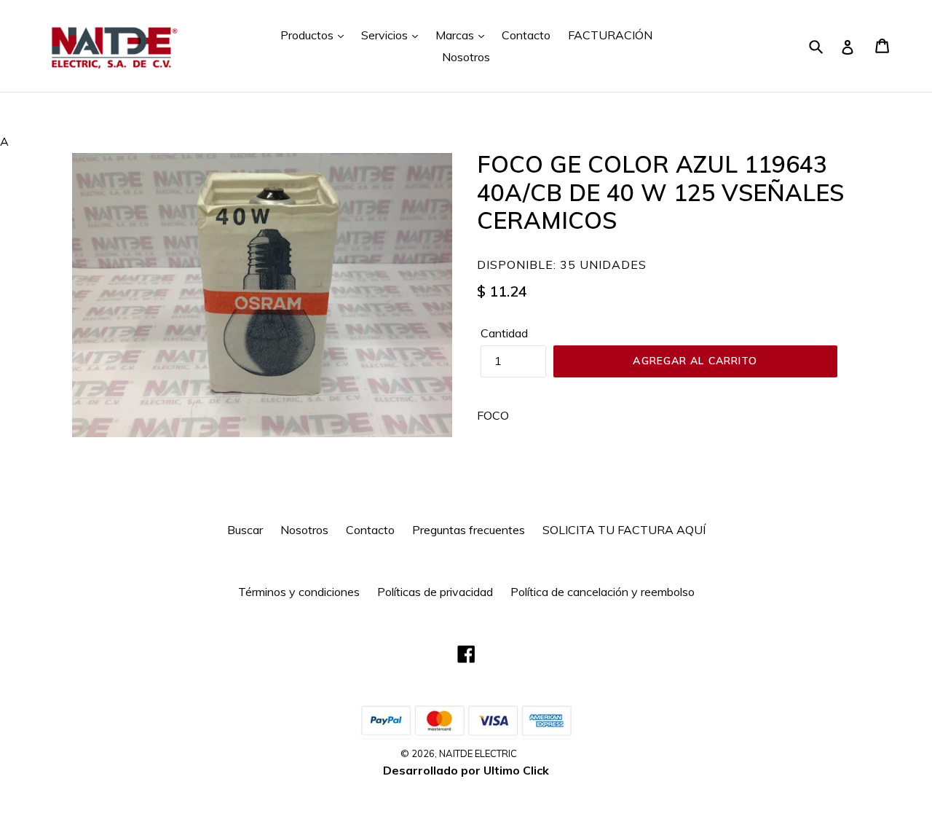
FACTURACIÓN (610, 35)
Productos (308, 35)
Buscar (245, 529)
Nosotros (466, 57)
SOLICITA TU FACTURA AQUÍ (624, 529)
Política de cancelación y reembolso (602, 591)
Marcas (456, 35)
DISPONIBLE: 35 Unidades (562, 264)
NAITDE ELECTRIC (478, 753)
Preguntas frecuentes (468, 529)
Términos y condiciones (299, 591)
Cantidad (504, 333)
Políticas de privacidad (435, 591)
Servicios (386, 35)
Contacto (526, 35)
